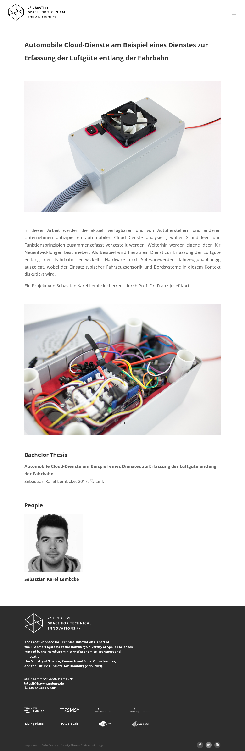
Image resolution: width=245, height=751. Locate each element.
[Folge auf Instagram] (217, 745)
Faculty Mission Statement (77, 745)
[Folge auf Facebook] (200, 745)
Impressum (31, 745)
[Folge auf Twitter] (208, 745)
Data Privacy (49, 745)
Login (100, 745)
